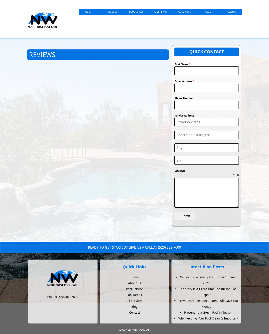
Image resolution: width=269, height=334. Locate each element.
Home (88, 11)
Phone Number (184, 98)
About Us (112, 11)
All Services (184, 11)
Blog (208, 11)
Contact (232, 11)
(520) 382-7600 (169, 247)
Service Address (184, 115)
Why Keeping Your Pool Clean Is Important (208, 318)
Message (179, 171)
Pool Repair (160, 11)
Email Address (184, 81)
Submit (185, 216)
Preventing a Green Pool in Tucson (208, 312)
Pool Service (136, 11)
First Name (182, 64)
